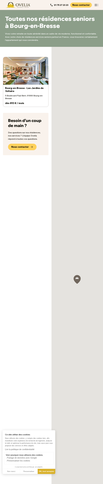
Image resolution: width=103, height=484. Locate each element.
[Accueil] (17, 5)
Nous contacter (81, 5)
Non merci (11, 471)
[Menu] (96, 5)
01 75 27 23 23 (61, 5)
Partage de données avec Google (22, 458)
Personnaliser (28, 471)
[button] (3, 481)
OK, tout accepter (46, 471)
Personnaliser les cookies (18, 461)
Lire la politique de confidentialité (19, 449)
